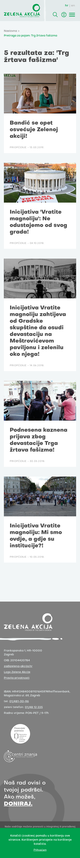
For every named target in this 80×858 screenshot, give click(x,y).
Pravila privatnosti (17, 678)
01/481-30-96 (19, 701)
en (73, 5)
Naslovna (10, 31)
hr (66, 5)
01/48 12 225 (34, 707)
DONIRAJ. (18, 804)
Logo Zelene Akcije (17, 672)
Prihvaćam (40, 849)
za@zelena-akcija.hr (18, 666)
